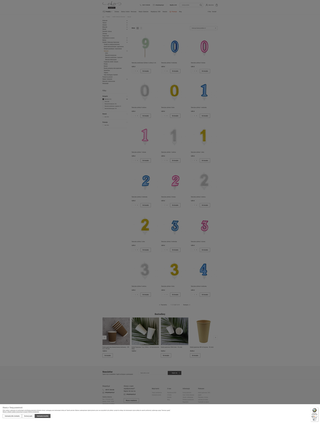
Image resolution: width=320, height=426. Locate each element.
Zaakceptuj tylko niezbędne (12, 416)
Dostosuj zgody (28, 416)
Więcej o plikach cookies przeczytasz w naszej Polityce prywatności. (21, 412)
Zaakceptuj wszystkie (42, 416)
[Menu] (317, 408)
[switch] (314, 420)
